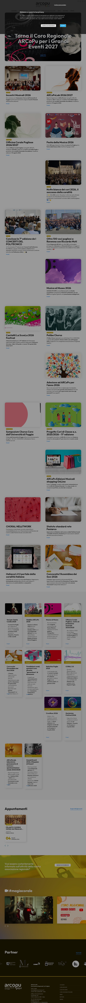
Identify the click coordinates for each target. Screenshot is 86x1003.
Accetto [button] (63, 25)
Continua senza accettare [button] (60, 5)
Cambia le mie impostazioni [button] (48, 25)
